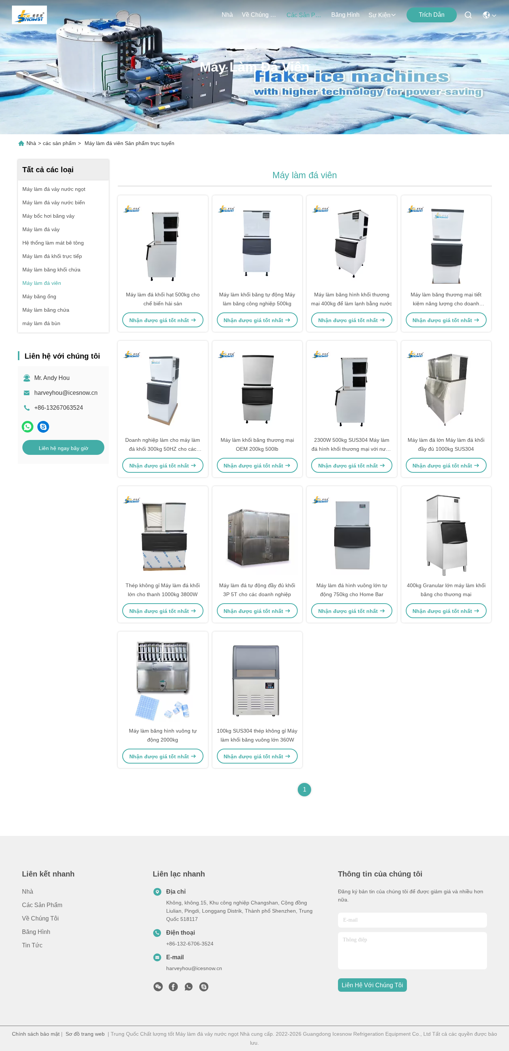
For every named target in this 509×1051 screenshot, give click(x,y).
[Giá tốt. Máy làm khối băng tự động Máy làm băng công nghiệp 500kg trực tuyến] (257, 243)
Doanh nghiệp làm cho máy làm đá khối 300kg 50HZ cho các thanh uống (162, 449)
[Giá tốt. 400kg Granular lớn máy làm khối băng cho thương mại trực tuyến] (446, 533)
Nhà (227, 15)
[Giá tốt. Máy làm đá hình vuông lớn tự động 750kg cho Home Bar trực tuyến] (351, 533)
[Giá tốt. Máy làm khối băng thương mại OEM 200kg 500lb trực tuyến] (257, 388)
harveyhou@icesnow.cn (66, 393)
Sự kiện (380, 15)
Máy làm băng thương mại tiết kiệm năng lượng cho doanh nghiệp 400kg (446, 303)
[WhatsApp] (27, 427)
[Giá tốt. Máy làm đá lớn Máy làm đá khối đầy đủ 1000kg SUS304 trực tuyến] (446, 388)
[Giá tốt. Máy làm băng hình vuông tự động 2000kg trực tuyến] (162, 679)
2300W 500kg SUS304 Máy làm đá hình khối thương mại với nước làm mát (352, 449)
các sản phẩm (304, 15)
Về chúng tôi (260, 15)
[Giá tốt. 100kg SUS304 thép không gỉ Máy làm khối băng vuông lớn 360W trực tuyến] (257, 679)
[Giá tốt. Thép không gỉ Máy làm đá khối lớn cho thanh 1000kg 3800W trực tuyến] (162, 533)
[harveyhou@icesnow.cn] (43, 427)
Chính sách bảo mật (36, 1034)
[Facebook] (173, 989)
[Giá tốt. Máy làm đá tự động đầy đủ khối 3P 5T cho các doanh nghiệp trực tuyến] (257, 533)
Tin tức (32, 945)
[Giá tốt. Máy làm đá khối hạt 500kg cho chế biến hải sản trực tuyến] (162, 243)
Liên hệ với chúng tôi (372, 985)
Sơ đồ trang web (85, 1034)
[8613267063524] (188, 989)
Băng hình (345, 15)
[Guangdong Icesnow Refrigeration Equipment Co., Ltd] (29, 15)
